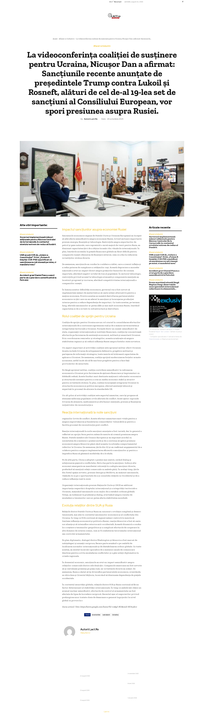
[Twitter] (96, 128)
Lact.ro (106, 712)
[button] (129, 27)
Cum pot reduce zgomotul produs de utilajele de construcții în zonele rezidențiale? (134, 669)
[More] (112, 128)
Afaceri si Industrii (66, 39)
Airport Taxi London (162, 332)
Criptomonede (154, 339)
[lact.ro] (114, 16)
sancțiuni (106, 615)
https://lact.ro (85, 633)
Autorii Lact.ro (91, 119)
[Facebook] (182, 1)
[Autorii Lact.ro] (71, 631)
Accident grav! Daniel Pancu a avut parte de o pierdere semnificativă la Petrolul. (38, 277)
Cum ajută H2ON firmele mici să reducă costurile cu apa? (133, 679)
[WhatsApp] (107, 128)
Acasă (55, 39)
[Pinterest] (102, 128)
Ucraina (115, 615)
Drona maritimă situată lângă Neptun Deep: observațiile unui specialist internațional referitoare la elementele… (164, 285)
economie (96, 615)
